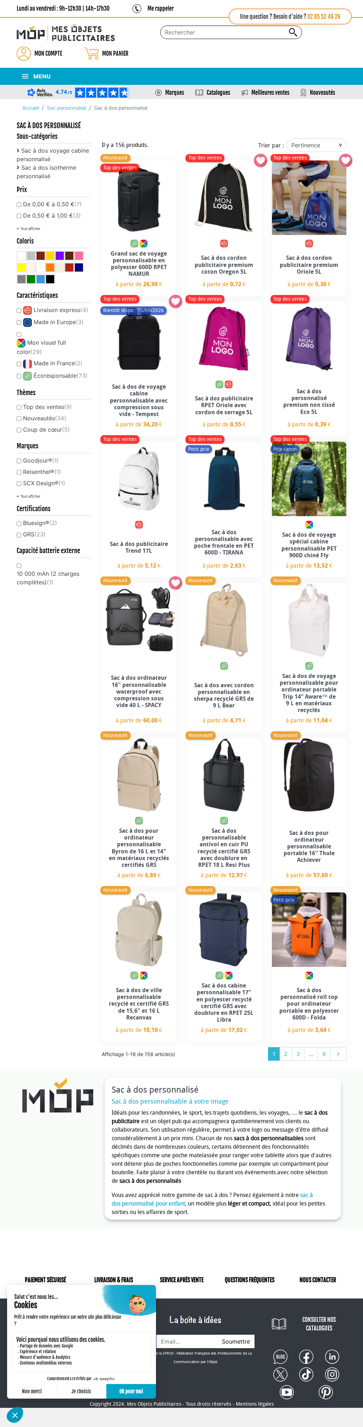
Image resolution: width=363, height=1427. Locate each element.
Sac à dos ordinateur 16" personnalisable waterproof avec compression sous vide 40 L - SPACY (139, 691)
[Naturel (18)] (60, 267)
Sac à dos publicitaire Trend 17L (139, 547)
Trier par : (271, 145)
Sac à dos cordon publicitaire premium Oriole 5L (309, 265)
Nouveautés (322, 92)
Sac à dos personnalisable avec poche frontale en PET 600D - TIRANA (224, 542)
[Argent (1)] (31, 256)
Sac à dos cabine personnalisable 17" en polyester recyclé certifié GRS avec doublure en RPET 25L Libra (223, 1002)
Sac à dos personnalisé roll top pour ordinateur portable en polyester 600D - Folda (309, 1004)
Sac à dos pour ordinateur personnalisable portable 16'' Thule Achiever (309, 847)
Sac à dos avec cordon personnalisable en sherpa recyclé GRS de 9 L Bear (224, 695)
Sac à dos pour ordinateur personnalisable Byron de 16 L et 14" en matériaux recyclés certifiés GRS (139, 847)
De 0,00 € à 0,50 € (52, 204)
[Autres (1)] (21, 256)
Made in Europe (59, 322)
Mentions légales (255, 1404)
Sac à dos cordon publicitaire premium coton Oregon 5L (224, 265)
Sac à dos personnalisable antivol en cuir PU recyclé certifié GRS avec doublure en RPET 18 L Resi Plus (223, 847)
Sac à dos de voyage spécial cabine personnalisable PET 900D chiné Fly (309, 545)
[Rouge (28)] (69, 267)
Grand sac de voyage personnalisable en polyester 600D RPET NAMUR (139, 264)
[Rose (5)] (79, 256)
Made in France (58, 363)
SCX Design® (44, 483)
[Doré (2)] (50, 256)
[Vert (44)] (31, 279)
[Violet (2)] (60, 256)
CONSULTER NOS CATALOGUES (319, 1324)
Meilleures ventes (270, 92)
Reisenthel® (42, 471)
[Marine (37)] (79, 267)
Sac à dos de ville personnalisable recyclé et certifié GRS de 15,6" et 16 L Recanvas (139, 1004)
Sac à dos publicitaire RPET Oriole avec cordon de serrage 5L (224, 405)
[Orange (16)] (50, 267)
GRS (34, 534)
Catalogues (218, 92)
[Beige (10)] (31, 267)
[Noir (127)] (50, 279)
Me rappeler (160, 8)
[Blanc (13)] (41, 267)
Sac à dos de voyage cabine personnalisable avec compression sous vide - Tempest (139, 400)
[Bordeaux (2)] (41, 256)
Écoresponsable (61, 375)
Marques (174, 92)
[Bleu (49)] (41, 279)
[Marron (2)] (69, 256)
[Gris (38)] (21, 279)
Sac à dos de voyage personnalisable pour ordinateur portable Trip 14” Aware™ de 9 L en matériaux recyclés (309, 693)
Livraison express (61, 309)
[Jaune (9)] (21, 267)
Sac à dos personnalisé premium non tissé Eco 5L (309, 401)
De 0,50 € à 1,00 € (52, 215)
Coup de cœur (46, 429)
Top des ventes (47, 406)
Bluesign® (40, 522)
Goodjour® (41, 460)
